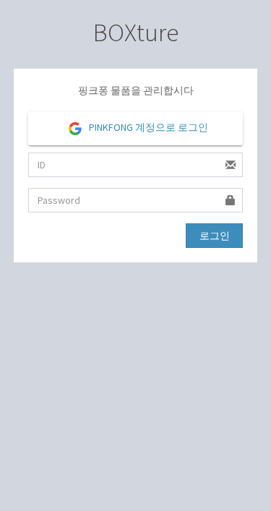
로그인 (214, 235)
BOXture (135, 32)
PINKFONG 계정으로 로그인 (147, 127)
